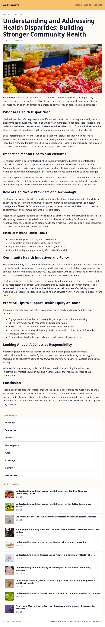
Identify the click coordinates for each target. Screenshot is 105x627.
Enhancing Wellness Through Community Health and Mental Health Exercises (56, 516)
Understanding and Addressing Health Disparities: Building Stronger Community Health (51, 492)
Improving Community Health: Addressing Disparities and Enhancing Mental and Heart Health (56, 581)
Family (9, 467)
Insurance (10, 430)
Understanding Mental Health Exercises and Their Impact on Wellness (52, 542)
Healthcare (11, 475)
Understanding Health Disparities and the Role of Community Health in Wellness (58, 593)
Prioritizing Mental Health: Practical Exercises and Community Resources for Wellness (55, 607)
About (87, 4)
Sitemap (97, 621)
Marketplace (12, 445)
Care (7, 452)
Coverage (10, 460)
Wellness (10, 422)
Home (78, 4)
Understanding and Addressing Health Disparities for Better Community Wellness (53, 505)
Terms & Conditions (61, 621)
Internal (9, 437)
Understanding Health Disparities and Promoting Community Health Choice (55, 554)
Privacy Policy (82, 621)
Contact (97, 4)
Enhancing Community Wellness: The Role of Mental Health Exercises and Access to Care (57, 530)
